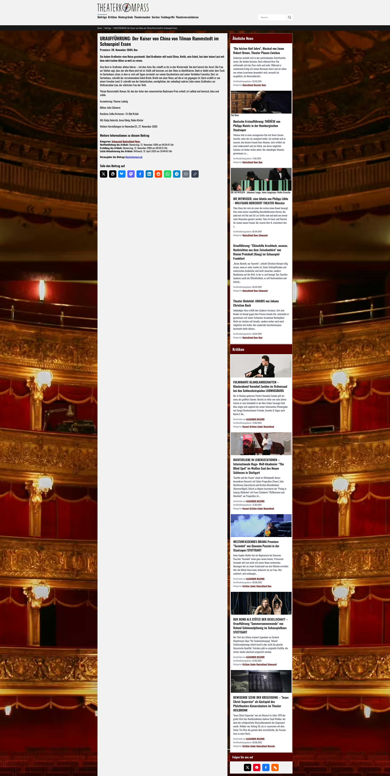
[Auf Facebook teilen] (140, 174)
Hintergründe (125, 17)
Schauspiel (117, 141)
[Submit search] (289, 17)
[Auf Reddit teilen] (158, 174)
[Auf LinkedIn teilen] (149, 174)
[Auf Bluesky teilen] (122, 174)
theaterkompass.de (134, 157)
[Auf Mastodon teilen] (131, 174)
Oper (260, 162)
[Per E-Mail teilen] (186, 174)
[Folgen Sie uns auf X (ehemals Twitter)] (247, 767)
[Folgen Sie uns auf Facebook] (265, 767)
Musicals (257, 84)
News (137, 141)
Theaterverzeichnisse (187, 17)
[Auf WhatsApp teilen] (167, 174)
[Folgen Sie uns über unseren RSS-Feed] (275, 767)
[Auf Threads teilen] (112, 174)
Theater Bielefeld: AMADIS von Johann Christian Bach (256, 303)
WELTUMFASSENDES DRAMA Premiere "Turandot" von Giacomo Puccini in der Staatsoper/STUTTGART (256, 545)
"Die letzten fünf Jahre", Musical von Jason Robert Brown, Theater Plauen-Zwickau (258, 50)
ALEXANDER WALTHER (255, 419)
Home (100, 28)
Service (156, 17)
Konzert (246, 426)
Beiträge (102, 17)
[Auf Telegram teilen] (176, 174)
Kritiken (112, 17)
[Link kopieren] (195, 174)
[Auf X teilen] (103, 174)
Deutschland (129, 141)
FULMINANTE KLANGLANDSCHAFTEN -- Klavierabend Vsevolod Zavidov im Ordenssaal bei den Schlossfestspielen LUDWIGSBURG (260, 386)
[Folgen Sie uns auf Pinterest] (256, 767)
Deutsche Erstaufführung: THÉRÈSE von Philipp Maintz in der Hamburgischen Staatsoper (256, 125)
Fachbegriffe (168, 17)
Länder (260, 426)
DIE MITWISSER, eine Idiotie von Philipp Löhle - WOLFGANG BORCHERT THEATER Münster (260, 200)
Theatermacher (142, 17)
